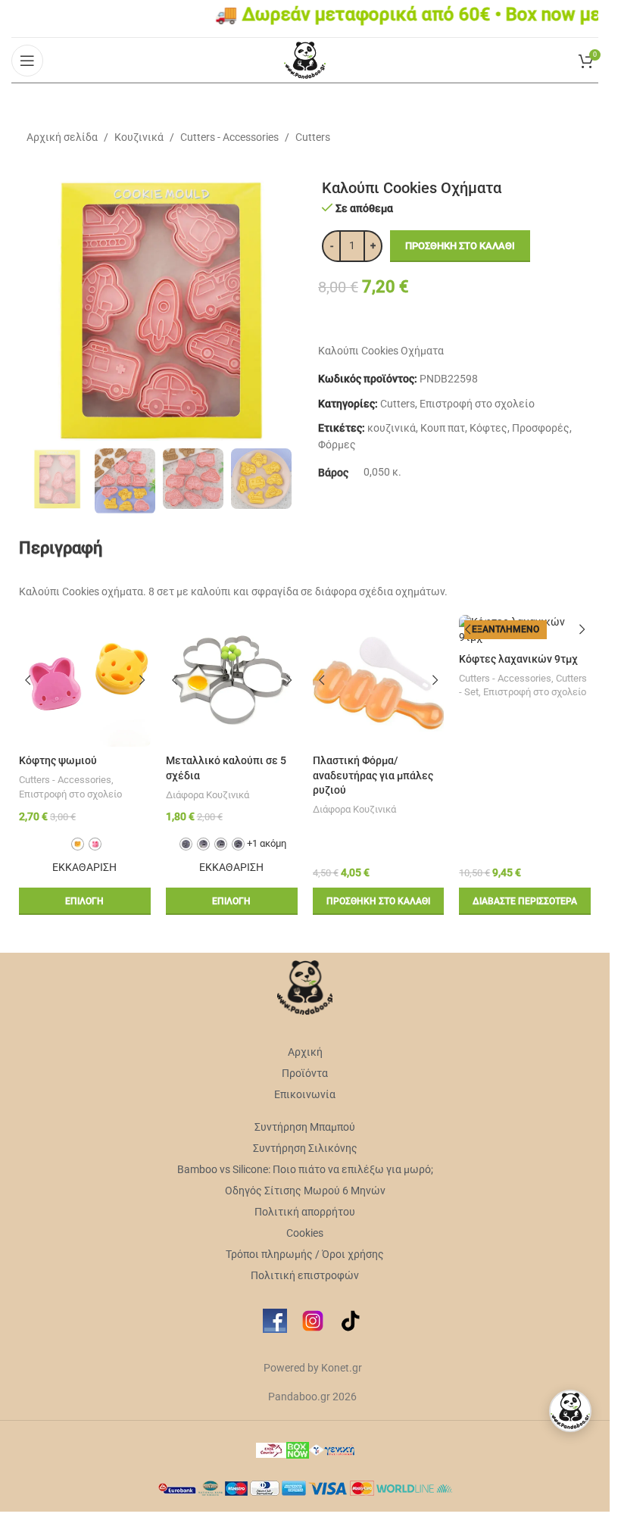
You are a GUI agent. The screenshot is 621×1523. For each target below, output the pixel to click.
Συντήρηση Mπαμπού (304, 1127)
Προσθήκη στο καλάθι (460, 245)
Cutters (312, 137)
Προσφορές (541, 428)
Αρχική (305, 1052)
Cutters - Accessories (229, 137)
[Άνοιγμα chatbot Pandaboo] (570, 1411)
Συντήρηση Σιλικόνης (305, 1148)
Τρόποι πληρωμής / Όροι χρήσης (305, 1254)
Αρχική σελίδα (62, 137)
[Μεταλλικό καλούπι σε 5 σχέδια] (232, 681)
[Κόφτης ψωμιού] (85, 681)
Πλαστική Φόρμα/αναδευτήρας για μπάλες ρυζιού (373, 775)
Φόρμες (337, 444)
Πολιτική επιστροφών (305, 1275)
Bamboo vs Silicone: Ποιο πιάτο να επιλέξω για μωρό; (305, 1169)
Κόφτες (488, 428)
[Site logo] (305, 59)
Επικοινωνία (304, 1094)
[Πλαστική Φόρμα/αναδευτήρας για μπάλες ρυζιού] (379, 681)
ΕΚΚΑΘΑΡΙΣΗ (84, 867)
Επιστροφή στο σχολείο (477, 404)
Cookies (304, 1233)
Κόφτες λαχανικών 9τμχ (518, 659)
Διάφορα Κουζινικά (207, 795)
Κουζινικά (139, 137)
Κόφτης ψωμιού (58, 760)
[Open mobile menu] (27, 60)
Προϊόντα (305, 1073)
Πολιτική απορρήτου (304, 1212)
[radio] (77, 844)
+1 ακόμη (266, 843)
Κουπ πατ (442, 428)
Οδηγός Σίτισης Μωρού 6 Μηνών (305, 1190)
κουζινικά (391, 428)
